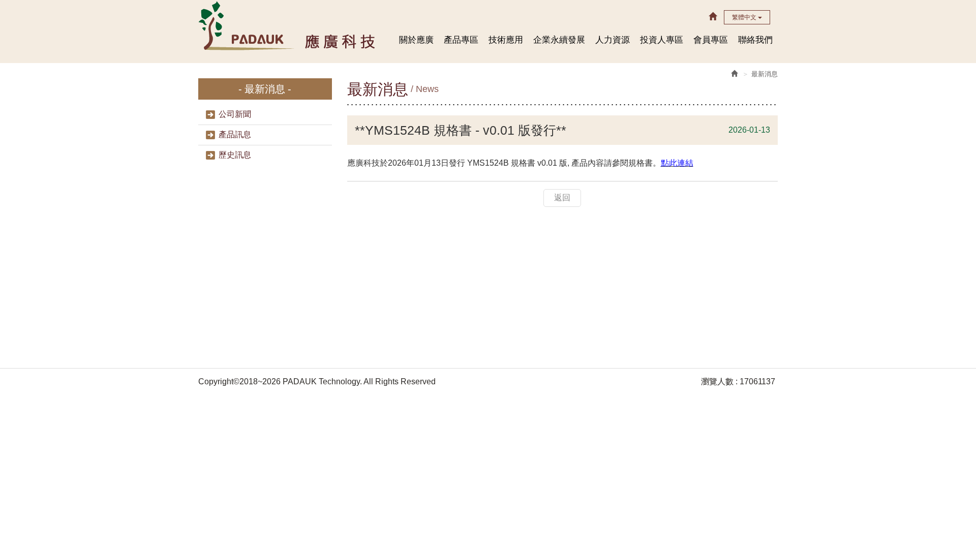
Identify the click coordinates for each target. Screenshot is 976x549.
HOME (288, 25)
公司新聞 (235, 114)
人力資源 (612, 40)
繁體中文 (745, 17)
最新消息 (764, 74)
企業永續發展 (559, 40)
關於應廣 (416, 40)
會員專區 (710, 40)
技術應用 (506, 40)
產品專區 (461, 40)
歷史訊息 (235, 154)
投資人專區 (661, 40)
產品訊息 (235, 134)
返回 (562, 197)
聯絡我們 (755, 40)
